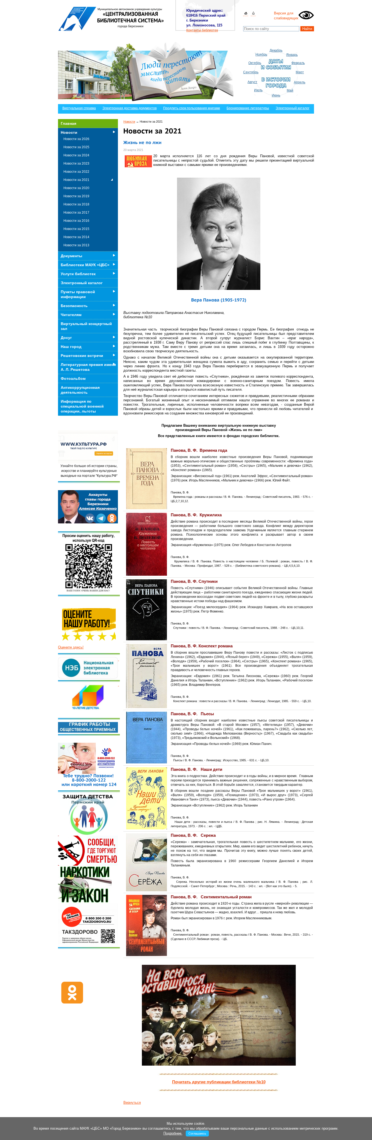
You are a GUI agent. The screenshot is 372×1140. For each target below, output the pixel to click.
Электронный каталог (292, 108)
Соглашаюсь (197, 1133)
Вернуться (132, 1102)
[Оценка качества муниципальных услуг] (118, 659)
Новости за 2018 (76, 204)
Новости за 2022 (76, 172)
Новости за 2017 (76, 212)
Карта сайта (253, 13)
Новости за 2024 (76, 155)
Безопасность (74, 306)
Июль (258, 90)
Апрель (299, 82)
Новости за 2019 (76, 196)
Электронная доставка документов (129, 108)
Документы (71, 256)
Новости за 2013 (76, 245)
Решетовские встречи (82, 355)
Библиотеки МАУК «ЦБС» (85, 265)
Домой (245, 13)
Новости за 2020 (76, 188)
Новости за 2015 (76, 229)
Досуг (66, 337)
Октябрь (254, 63)
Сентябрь (250, 72)
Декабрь (276, 50)
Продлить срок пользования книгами (191, 108)
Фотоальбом (73, 378)
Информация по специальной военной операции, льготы (82, 406)
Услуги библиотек (78, 274)
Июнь (276, 95)
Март (300, 72)
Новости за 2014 (76, 237)
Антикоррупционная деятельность (80, 390)
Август (252, 82)
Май (290, 90)
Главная (68, 123)
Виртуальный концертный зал (86, 326)
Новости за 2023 (76, 163)
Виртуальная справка (79, 108)
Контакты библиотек (202, 30)
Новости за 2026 (76, 139)
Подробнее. (172, 1133)
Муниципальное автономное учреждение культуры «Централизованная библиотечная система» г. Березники (111, 18)
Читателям (71, 315)
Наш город (71, 346)
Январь (292, 55)
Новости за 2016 (76, 221)
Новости (129, 121)
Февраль (298, 63)
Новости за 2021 (76, 180)
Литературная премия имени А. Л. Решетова (88, 367)
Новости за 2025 (76, 147)
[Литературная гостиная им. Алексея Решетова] (118, 685)
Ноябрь (261, 54)
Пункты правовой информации (78, 294)
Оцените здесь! (71, 647)
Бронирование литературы (248, 108)
